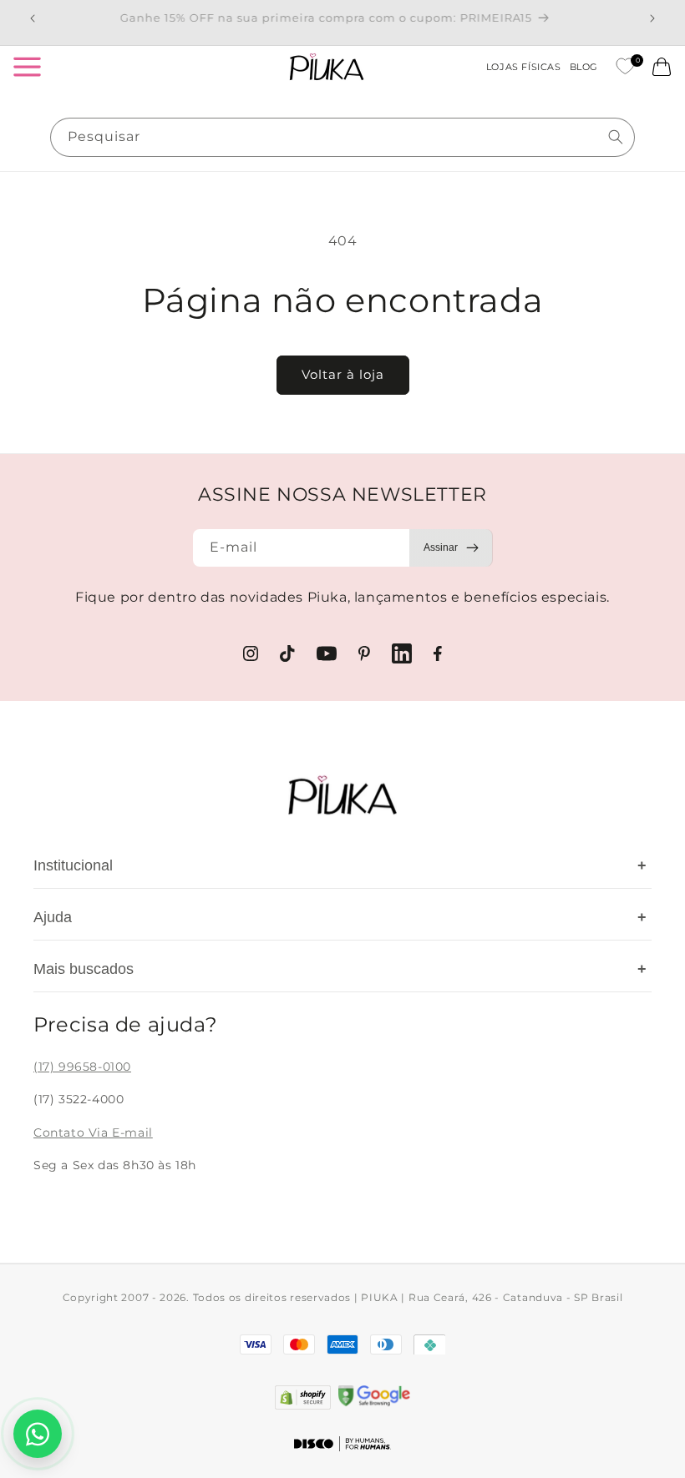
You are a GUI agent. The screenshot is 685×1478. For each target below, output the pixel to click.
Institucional (340, 865)
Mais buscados (340, 969)
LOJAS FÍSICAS (523, 67)
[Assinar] (451, 548)
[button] (26, 66)
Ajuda (340, 917)
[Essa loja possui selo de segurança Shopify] (303, 1397)
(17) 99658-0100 (82, 1066)
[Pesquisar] (615, 137)
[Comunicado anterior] (32, 18)
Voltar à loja (343, 374)
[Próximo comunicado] (652, 18)
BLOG (584, 67)
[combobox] (342, 137)
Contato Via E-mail (93, 1132)
